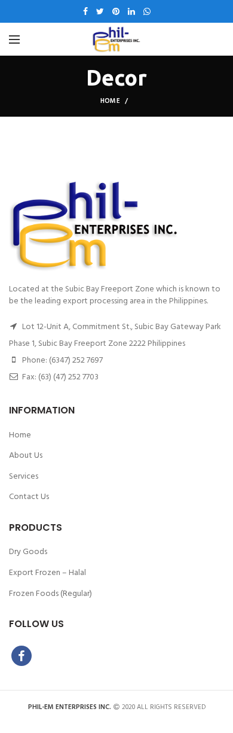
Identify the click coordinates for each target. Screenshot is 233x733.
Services (23, 477)
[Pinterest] (116, 11)
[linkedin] (131, 11)
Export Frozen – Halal (47, 573)
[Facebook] (85, 11)
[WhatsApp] (147, 11)
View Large (215, 132)
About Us (25, 456)
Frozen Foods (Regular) (50, 594)
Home (110, 101)
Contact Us (29, 497)
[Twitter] (100, 11)
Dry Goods (28, 552)
